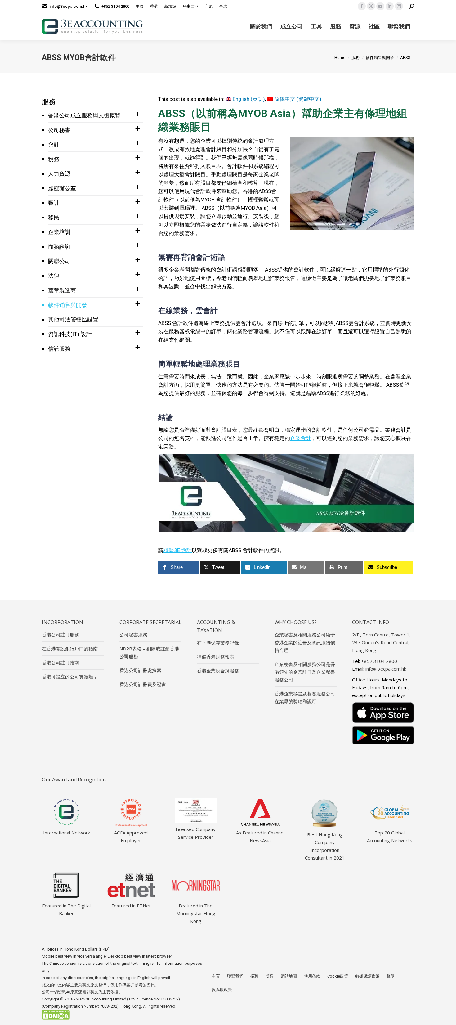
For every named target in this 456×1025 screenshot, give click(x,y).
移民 (53, 217)
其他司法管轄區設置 (73, 319)
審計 (53, 202)
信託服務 (59, 348)
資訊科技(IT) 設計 (70, 334)
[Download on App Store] (383, 712)
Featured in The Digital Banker (66, 909)
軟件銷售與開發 (67, 304)
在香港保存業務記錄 (218, 643)
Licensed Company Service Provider (196, 833)
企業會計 (300, 438)
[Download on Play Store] (383, 735)
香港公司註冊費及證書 (142, 684)
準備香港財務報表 (215, 657)
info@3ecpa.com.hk (68, 6)
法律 (53, 275)
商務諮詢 (59, 246)
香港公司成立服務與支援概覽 (84, 115)
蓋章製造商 (62, 290)
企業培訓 (59, 232)
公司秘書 (59, 129)
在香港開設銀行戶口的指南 (70, 648)
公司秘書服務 (133, 635)
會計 (53, 144)
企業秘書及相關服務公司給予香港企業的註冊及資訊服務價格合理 (305, 642)
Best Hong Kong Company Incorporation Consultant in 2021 (325, 846)
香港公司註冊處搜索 (140, 670)
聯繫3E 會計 (177, 550)
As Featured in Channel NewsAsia (260, 836)
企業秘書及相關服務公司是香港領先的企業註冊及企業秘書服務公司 (305, 672)
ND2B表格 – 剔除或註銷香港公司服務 (149, 652)
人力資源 (59, 173)
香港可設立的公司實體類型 (70, 676)
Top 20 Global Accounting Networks (389, 836)
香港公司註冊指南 (60, 662)
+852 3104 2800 (115, 6)
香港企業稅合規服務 (218, 671)
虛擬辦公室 (62, 188)
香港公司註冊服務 (60, 635)
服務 (49, 101)
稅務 (53, 159)
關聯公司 (59, 261)
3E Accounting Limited (106, 999)
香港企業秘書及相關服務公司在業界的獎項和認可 (305, 697)
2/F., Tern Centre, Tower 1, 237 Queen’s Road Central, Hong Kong (381, 642)
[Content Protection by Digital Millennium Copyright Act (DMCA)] (56, 1018)
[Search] (411, 6)
